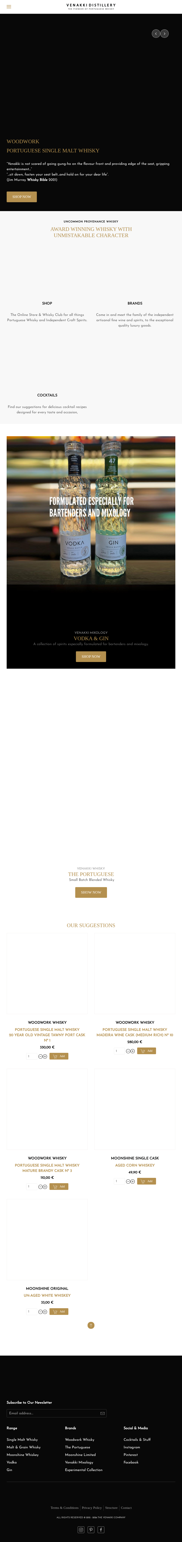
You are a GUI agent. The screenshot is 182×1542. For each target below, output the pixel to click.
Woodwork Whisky (47, 1023)
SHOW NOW (91, 892)
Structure (111, 1508)
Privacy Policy (92, 1508)
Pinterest (131, 1455)
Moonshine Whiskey (23, 1455)
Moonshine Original (47, 1289)
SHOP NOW (21, 197)
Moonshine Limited (80, 1455)
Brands (70, 1428)
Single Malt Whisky (22, 1440)
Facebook (131, 1462)
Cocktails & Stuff (137, 1440)
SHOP (47, 303)
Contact (126, 1508)
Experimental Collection (84, 1470)
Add (62, 1056)
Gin (9, 1470)
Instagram (132, 1447)
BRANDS (135, 303)
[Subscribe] (102, 1413)
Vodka (12, 1462)
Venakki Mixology (79, 1462)
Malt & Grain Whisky (24, 1447)
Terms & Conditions (65, 1508)
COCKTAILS (47, 395)
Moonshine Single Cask (135, 1158)
